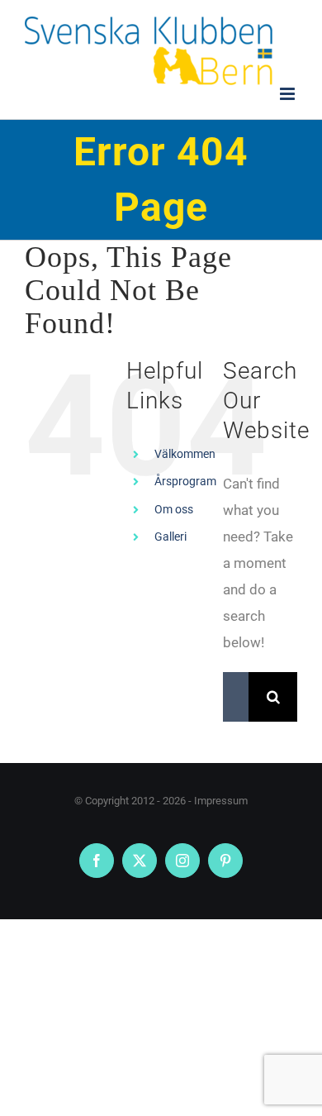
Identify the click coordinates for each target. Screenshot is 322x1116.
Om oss (173, 509)
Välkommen (184, 453)
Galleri (170, 536)
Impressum (221, 800)
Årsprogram (185, 481)
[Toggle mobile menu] (288, 94)
